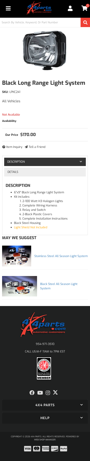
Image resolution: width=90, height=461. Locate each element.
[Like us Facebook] (32, 393)
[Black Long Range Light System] (45, 51)
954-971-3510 (45, 344)
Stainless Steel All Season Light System (61, 256)
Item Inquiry (14, 147)
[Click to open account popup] (70, 8)
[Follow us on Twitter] (55, 392)
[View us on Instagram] (48, 393)
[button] (45, 22)
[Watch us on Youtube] (40, 393)
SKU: (5, 92)
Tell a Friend (37, 147)
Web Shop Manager (44, 439)
